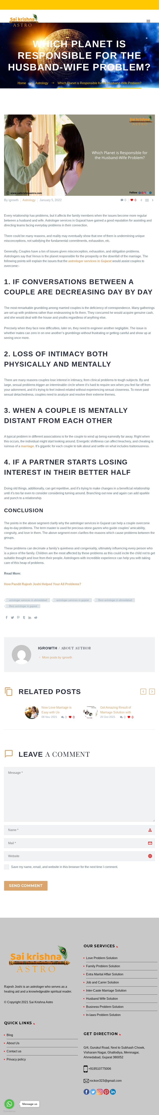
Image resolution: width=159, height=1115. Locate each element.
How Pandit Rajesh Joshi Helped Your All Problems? (42, 584)
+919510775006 (99, 1068)
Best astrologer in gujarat (23, 606)
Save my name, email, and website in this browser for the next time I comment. (64, 867)
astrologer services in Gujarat (89, 261)
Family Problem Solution (103, 966)
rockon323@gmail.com (105, 1080)
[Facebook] (6, 617)
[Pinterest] (18, 617)
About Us (13, 1043)
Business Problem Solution (105, 1006)
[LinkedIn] (29, 617)
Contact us (14, 1051)
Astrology (28, 200)
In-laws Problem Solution (103, 1015)
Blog (10, 1035)
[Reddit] (35, 617)
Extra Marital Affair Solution (104, 974)
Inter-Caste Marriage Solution (106, 990)
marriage (27, 446)
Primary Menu (148, 21)
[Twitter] (12, 617)
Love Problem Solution (102, 958)
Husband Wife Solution (102, 998)
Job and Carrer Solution (102, 982)
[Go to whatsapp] (9, 1104)
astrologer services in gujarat (72, 600)
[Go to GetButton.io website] (9, 1111)
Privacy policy (16, 1059)
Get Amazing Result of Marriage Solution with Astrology (115, 712)
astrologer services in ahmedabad (28, 600)
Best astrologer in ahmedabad (115, 600)
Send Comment (26, 885)
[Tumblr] (24, 617)
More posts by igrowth (57, 657)
